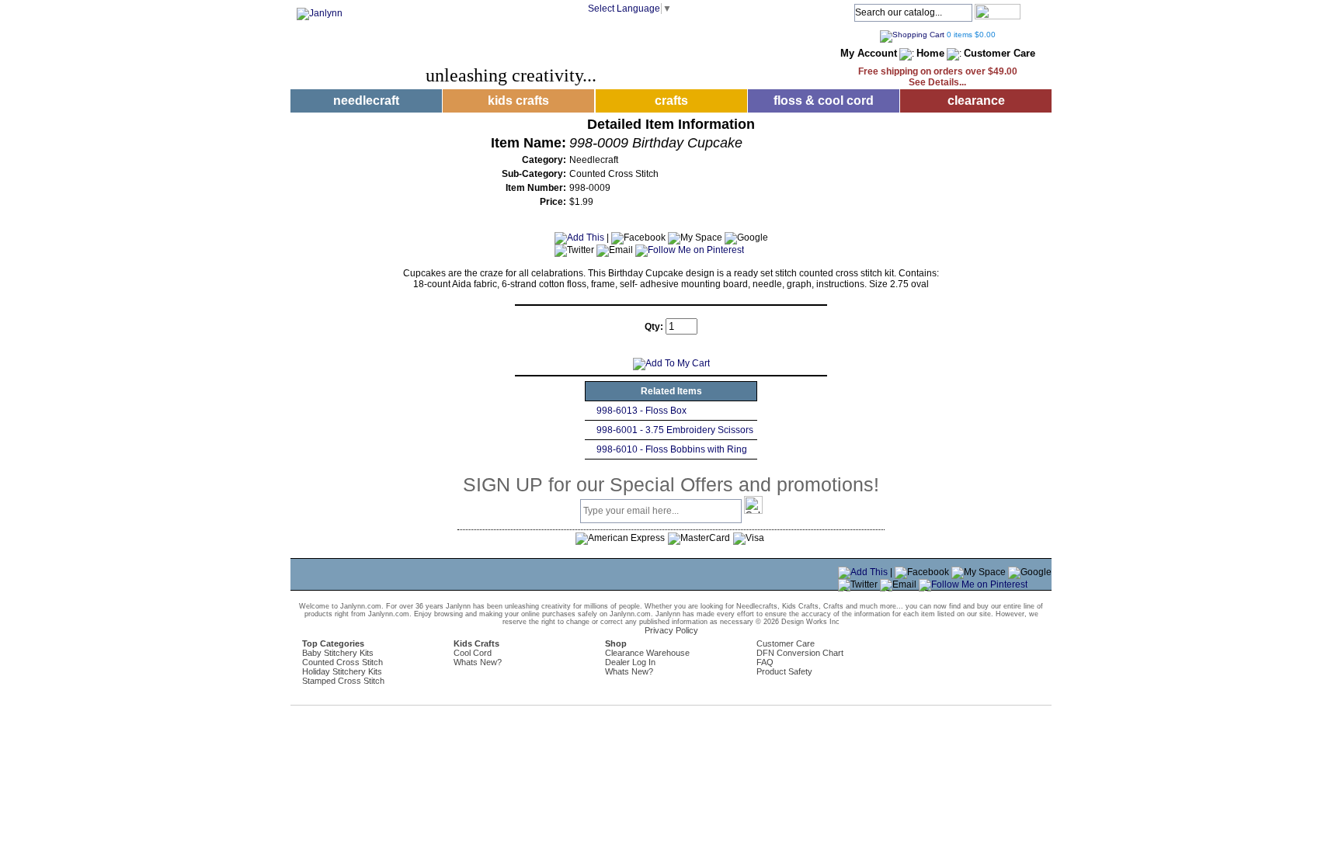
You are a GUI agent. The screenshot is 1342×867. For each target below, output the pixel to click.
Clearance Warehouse (647, 652)
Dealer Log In (630, 662)
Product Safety (784, 671)
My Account (868, 53)
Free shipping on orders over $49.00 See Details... (937, 77)
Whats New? (478, 662)
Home (930, 53)
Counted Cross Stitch (342, 662)
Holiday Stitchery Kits (342, 671)
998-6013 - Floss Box (641, 410)
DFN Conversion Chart (799, 652)
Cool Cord (473, 652)
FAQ (765, 662)
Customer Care (999, 53)
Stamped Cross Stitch (343, 680)
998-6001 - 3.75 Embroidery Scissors (674, 430)
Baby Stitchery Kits (338, 652)
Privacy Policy (671, 630)
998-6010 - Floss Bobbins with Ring (671, 449)
